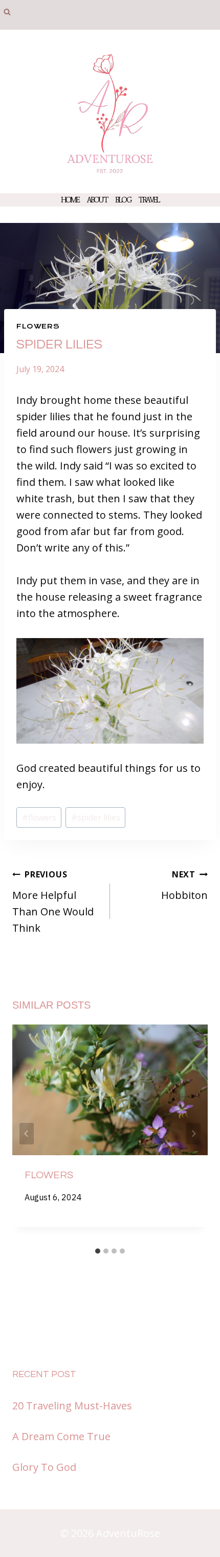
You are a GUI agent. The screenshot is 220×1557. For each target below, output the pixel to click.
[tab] (97, 1251)
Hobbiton (184, 885)
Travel (149, 199)
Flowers (37, 326)
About (97, 199)
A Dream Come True (61, 1436)
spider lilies (95, 817)
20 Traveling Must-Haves (72, 1405)
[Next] (193, 1133)
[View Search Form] (7, 12)
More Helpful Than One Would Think (53, 902)
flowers (39, 817)
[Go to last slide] (26, 1133)
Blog (122, 199)
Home (70, 199)
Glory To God (44, 1467)
